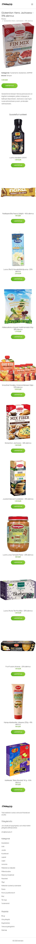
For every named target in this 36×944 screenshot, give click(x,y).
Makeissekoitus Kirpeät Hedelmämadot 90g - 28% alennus (18, 328)
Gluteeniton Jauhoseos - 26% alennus (18, 443)
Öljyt (3, 882)
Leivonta (4, 864)
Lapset (3, 857)
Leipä (3, 861)
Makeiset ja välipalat (8, 868)
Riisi (2, 896)
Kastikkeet (5, 854)
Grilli (2, 846)
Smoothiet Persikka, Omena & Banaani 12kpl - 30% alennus (18, 386)
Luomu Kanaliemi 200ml (18, 158)
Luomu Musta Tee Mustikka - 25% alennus (18, 611)
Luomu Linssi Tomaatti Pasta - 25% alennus (18, 555)
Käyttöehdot (5, 923)
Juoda (3, 850)
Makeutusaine (6, 871)
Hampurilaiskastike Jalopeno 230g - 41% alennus (18, 723)
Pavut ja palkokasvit (8, 893)
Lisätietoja (9, 85)
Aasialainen (5, 843)
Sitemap (4, 930)
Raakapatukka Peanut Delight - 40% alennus (18, 213)
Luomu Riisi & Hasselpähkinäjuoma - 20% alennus (18, 270)
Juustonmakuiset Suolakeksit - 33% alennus (18, 499)
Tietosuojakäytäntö (8, 926)
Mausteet (4, 878)
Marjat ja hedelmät (7, 875)
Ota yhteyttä (5, 919)
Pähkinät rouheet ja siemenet (11, 886)
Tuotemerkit (14, 73)
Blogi (3, 916)
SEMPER (29, 73)
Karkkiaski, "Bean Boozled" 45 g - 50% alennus (18, 781)
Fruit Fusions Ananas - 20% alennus (18, 667)
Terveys (4, 900)
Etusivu (3, 19)
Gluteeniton (22, 73)
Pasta (3, 889)
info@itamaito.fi (6, 832)
